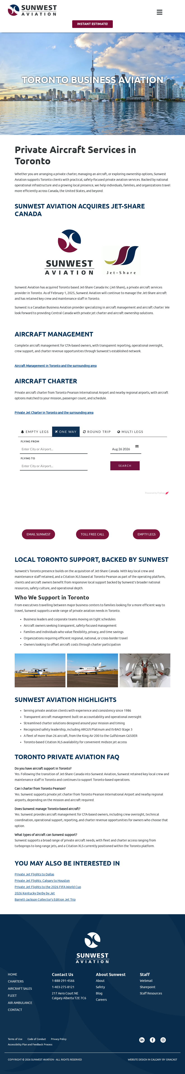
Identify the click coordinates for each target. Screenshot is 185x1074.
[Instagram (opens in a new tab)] (163, 1040)
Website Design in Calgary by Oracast (152, 1059)
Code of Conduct (37, 1038)
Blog (99, 993)
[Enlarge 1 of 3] (59, 659)
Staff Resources (151, 993)
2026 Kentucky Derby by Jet (35, 893)
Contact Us (62, 974)
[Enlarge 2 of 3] (112, 659)
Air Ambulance (20, 1003)
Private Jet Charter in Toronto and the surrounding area (54, 412)
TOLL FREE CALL (92, 534)
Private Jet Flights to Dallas (34, 874)
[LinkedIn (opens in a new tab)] (142, 1040)
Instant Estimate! (92, 24)
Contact (15, 1010)
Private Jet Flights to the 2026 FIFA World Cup (48, 887)
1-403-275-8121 (63, 987)
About (100, 981)
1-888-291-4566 (63, 981)
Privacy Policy (58, 1038)
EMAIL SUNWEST (39, 534)
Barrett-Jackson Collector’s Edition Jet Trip (45, 899)
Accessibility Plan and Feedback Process (30, 1044)
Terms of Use (15, 1038)
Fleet (12, 995)
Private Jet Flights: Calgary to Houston (42, 880)
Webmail (146, 981)
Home (12, 974)
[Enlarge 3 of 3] (164, 659)
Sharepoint (147, 987)
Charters (15, 981)
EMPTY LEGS (146, 534)
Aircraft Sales (20, 988)
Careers (101, 999)
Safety (100, 987)
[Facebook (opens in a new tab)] (152, 1040)
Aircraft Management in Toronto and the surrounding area (56, 366)
